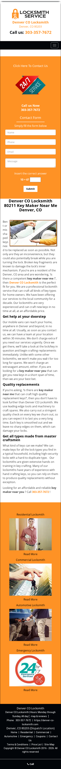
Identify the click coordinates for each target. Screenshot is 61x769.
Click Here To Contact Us (30, 66)
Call (31, 764)
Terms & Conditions (17, 744)
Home (14, 732)
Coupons (41, 736)
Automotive (10, 736)
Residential (27, 732)
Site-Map (49, 744)
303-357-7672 (38, 32)
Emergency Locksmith (31, 650)
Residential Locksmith (30, 514)
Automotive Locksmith (30, 605)
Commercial (42, 732)
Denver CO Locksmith (23, 282)
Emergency (26, 736)
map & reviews (39, 716)
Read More (30, 554)
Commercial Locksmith (30, 560)
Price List (37, 744)
